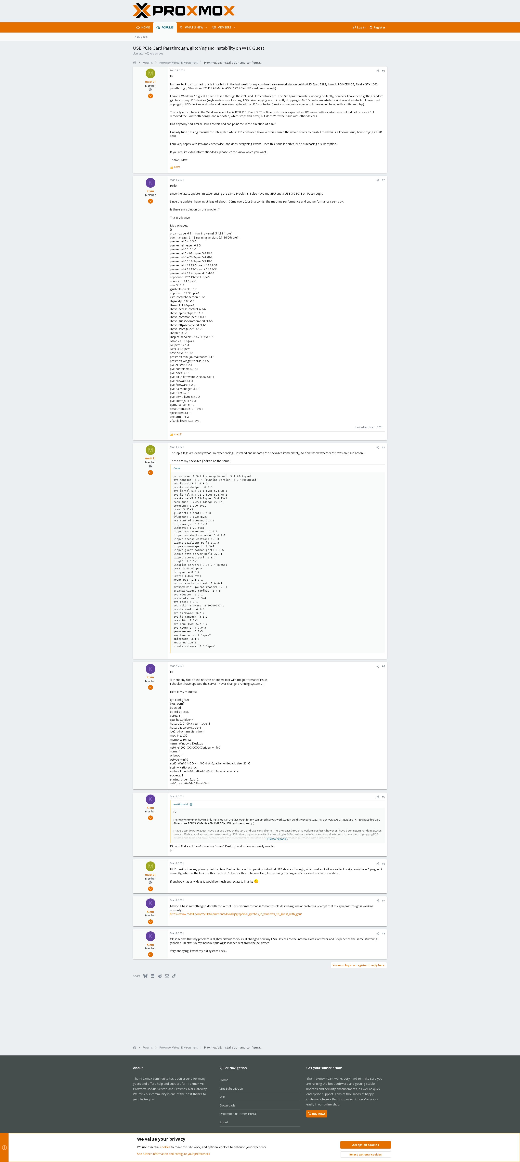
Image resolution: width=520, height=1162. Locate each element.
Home (224, 1080)
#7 (383, 901)
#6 (383, 864)
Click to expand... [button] (277, 839)
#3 (383, 447)
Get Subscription (231, 1088)
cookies (165, 1147)
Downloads (227, 1105)
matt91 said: (180, 804)
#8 (383, 933)
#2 (383, 180)
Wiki (222, 1097)
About (224, 1122)
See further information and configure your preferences (173, 1154)
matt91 (140, 53)
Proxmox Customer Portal (238, 1114)
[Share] (377, 71)
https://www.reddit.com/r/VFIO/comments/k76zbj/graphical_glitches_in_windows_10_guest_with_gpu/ (236, 914)
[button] (206, 27)
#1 (383, 71)
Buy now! (318, 1114)
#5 (383, 797)
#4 (383, 666)
